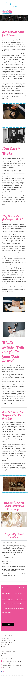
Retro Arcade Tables (7, 642)
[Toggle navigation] (25, 11)
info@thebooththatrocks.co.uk (16, 2)
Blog (2, 655)
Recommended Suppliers (8, 651)
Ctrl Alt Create (11, 676)
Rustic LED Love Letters (8, 640)
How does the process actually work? (14, 566)
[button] (14, 519)
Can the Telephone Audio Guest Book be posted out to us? (14, 574)
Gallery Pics (5, 649)
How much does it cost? (10, 542)
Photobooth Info (6, 638)
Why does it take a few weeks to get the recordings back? (14, 570)
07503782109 (15, 4)
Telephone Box (5, 644)
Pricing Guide (5, 646)
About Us (4, 653)
